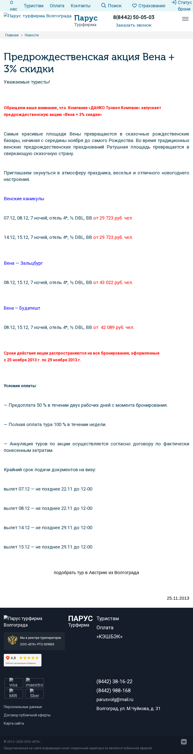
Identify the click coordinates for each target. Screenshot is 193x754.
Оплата (57, 5)
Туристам (33, 5)
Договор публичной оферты (27, 715)
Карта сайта (14, 723)
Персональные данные (23, 707)
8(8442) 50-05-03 (133, 17)
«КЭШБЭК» (109, 637)
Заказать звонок (134, 25)
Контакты (81, 5)
